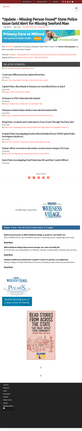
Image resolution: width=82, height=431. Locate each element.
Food (5, 391)
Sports (5, 403)
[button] (76, 8)
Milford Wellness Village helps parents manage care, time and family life (32, 247)
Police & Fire (41, 27)
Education (6, 394)
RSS (48, 27)
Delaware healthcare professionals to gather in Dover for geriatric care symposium (36, 260)
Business (6, 388)
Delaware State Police (29, 27)
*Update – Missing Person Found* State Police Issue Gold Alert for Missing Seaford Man (43, 54)
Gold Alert (9, 46)
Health (5, 397)
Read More (8, 242)
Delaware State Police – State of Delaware (32, 57)
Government (7, 382)
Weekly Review (8, 406)
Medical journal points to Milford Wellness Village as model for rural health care (35, 235)
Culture (5, 385)
